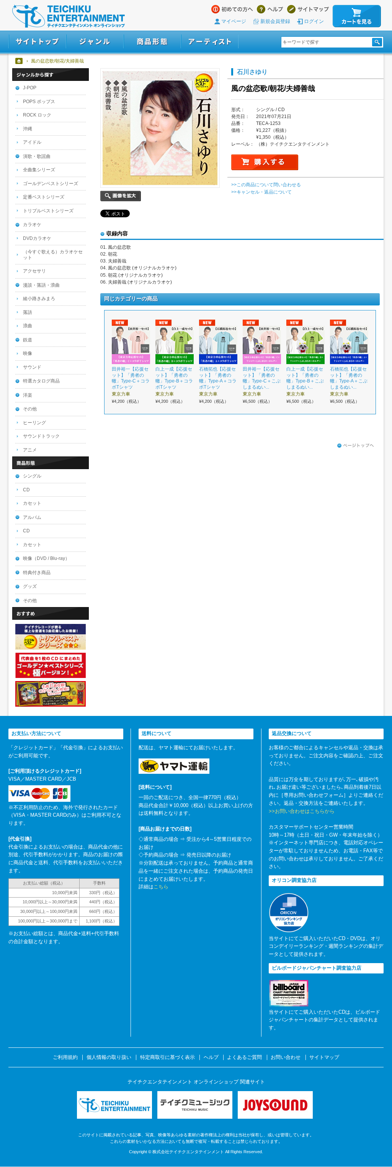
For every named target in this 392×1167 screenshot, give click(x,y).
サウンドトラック (41, 436)
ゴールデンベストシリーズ (50, 183)
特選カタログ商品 (41, 381)
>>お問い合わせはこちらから (302, 811)
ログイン (314, 21)
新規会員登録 (275, 21)
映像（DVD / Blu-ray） (46, 558)
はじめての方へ (232, 9)
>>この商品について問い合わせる (266, 184)
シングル (32, 476)
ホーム (19, 61)
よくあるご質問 (244, 1057)
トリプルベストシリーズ (48, 210)
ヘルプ (270, 9)
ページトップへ (355, 445)
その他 (30, 409)
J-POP (29, 87)
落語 (27, 312)
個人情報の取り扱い (109, 1057)
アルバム (32, 517)
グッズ (30, 586)
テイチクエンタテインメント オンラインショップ (68, 16)
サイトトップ (37, 42)
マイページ (233, 21)
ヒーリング (34, 422)
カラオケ (32, 224)
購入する (264, 162)
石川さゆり (252, 71)
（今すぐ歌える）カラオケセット (53, 254)
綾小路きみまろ (39, 298)
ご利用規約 (65, 1057)
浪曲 (27, 325)
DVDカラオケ (37, 238)
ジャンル (95, 42)
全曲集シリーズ (39, 169)
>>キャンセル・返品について (261, 192)
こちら (161, 887)
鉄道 (27, 340)
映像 (27, 353)
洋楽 (27, 395)
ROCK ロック (37, 115)
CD (26, 489)
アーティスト (209, 42)
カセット (32, 503)
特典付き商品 (37, 572)
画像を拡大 (120, 196)
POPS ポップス (39, 101)
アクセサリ (34, 271)
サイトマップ (308, 9)
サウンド (32, 367)
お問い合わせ (286, 1057)
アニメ (30, 450)
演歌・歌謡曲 (37, 156)
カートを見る (357, 16)
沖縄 (27, 128)
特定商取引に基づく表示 (167, 1057)
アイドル (32, 142)
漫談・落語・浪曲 (41, 285)
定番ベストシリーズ (43, 197)
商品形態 (152, 42)
